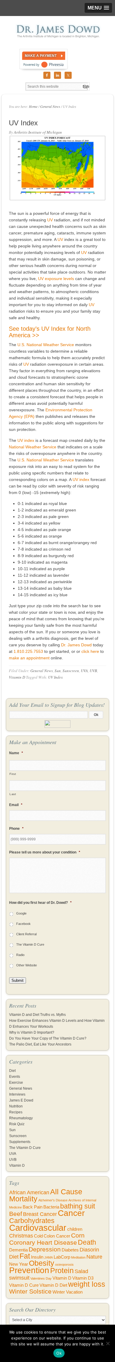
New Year (18, 1264)
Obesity (41, 1263)
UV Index (55, 677)
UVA (84, 670)
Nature (94, 1257)
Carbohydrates (32, 1220)
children (74, 1229)
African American (29, 1192)
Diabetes (70, 1250)
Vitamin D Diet (53, 1285)
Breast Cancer (40, 1214)
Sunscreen (71, 670)
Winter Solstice (30, 1291)
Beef (15, 1213)
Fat (24, 1256)
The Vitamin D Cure (30, 944)
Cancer (71, 1213)
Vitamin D (17, 677)
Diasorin (89, 1250)
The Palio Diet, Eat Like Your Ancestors (40, 1044)
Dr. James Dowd (76, 644)
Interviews (17, 1094)
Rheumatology (21, 1118)
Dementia (18, 1250)
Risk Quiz (16, 1124)
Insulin (37, 1257)
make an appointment (29, 658)
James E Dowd (21, 1100)
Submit (18, 980)
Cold (38, 1236)
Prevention (29, 1270)
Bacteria (51, 1207)
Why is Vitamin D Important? (31, 1032)
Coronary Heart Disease (43, 1242)
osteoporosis (64, 1264)
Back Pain (32, 1207)
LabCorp (62, 1257)
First (12, 774)
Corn (78, 1235)
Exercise (16, 1082)
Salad (81, 1271)
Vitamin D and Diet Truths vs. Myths (37, 1015)
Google (21, 913)
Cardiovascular (37, 1227)
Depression (45, 1249)
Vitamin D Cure (24, 1285)
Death (87, 1242)
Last (12, 794)
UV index (25, 440)
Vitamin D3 (82, 1278)
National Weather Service (32, 447)
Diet (12, 1071)
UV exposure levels (56, 278)
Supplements (19, 1142)
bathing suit (77, 1206)
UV (50, 220)
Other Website (26, 965)
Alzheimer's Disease (53, 1200)
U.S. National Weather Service (45, 344)
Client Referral (26, 934)
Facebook (23, 923)
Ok (59, 1353)
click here (90, 651)
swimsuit (19, 1278)
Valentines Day (41, 1278)
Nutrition (16, 1106)
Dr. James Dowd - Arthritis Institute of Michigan (57, 31)
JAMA (48, 1257)
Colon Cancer (57, 1236)
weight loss (86, 1284)
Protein (62, 1271)
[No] (108, 1343)
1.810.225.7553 (28, 651)
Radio (20, 955)
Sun (58, 670)
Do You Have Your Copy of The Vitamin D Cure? (47, 1038)
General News (41, 670)
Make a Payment (41, 56)
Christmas (21, 1236)
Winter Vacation (67, 1292)
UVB (93, 670)
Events (14, 1077)
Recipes (15, 1112)
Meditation (78, 1257)
